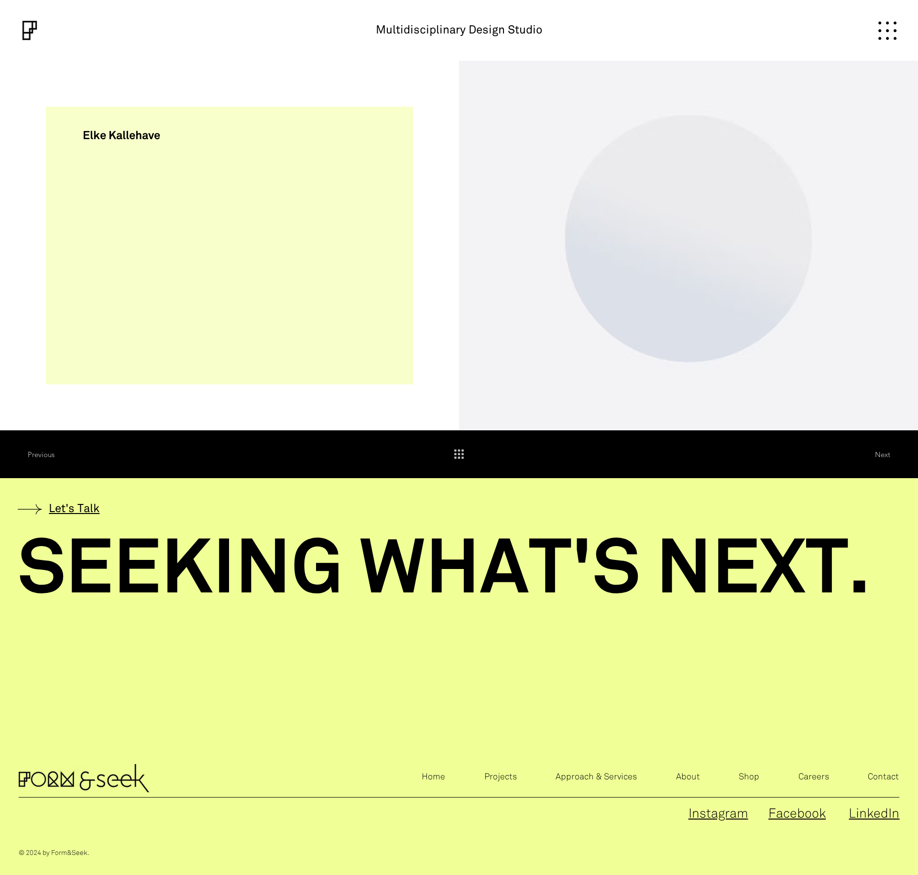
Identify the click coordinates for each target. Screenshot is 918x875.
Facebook (797, 814)
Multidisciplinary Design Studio (459, 30)
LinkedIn (874, 814)
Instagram (718, 814)
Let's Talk (74, 508)
